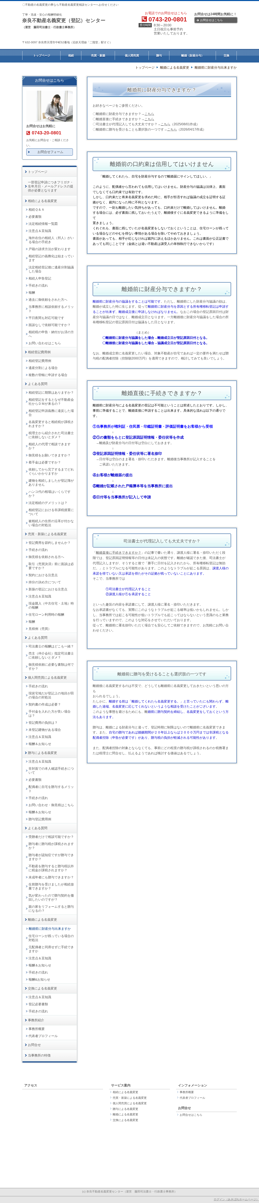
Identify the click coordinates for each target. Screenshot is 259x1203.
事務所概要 (187, 1092)
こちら (149, 114)
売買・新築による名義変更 (130, 1097)
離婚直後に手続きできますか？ (118, 552)
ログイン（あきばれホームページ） (236, 1199)
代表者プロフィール (192, 1097)
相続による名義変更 (125, 1092)
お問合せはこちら (191, 1114)
